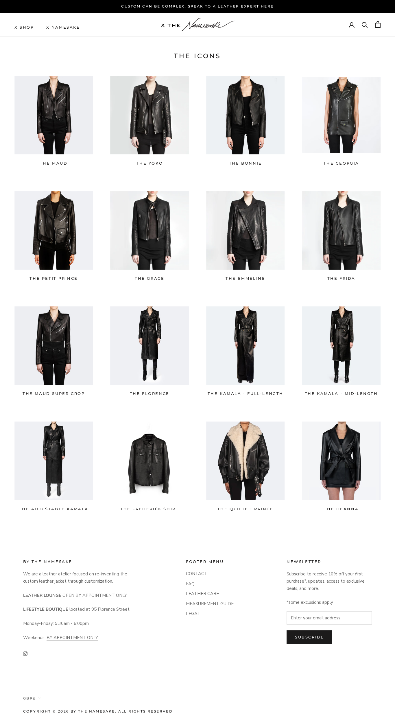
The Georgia (341, 163)
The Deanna (341, 509)
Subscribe (309, 637)
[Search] (365, 24)
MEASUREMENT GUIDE (210, 604)
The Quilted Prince (245, 509)
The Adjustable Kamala (53, 509)
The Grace (149, 278)
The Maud (54, 163)
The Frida (341, 278)
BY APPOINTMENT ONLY (100, 595)
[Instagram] (25, 653)
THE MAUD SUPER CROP (54, 393)
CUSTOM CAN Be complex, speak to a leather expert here (197, 6)
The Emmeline (245, 278)
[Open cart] (378, 24)
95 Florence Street (110, 609)
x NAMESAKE (63, 27)
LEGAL (193, 613)
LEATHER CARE (202, 594)
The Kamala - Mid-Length (341, 393)
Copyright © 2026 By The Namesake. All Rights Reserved (98, 711)
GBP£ (29, 698)
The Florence (149, 393)
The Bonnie (245, 163)
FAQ (190, 584)
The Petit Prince (53, 278)
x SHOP (24, 27)
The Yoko (149, 163)
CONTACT (196, 574)
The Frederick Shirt (149, 509)
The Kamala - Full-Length (245, 393)
